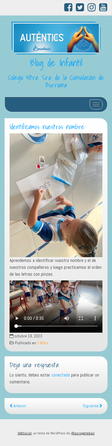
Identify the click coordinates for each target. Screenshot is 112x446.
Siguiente (91, 405)
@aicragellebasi (83, 433)
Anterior (19, 405)
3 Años (42, 342)
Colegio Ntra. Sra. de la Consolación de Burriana (56, 81)
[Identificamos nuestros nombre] (56, 195)
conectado (60, 375)
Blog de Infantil (56, 62)
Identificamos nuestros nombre (47, 126)
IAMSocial (25, 433)
